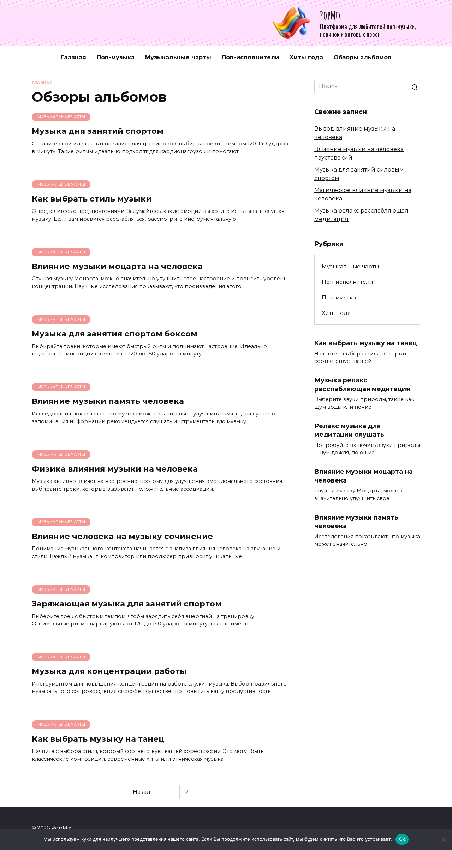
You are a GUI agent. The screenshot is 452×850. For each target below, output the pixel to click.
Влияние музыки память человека (108, 401)
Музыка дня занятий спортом (97, 131)
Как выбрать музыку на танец (98, 739)
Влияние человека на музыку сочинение (122, 536)
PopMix (330, 15)
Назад (142, 792)
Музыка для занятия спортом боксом (114, 334)
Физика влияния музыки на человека (115, 469)
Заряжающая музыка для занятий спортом (127, 604)
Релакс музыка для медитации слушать (349, 430)
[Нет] (443, 839)
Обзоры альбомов (362, 57)
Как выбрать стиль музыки (91, 199)
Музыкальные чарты (178, 57)
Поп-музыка (116, 57)
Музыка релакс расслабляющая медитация (362, 384)
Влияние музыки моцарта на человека (117, 266)
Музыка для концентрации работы (109, 671)
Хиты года (306, 57)
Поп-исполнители (250, 57)
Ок (402, 839)
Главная (73, 57)
